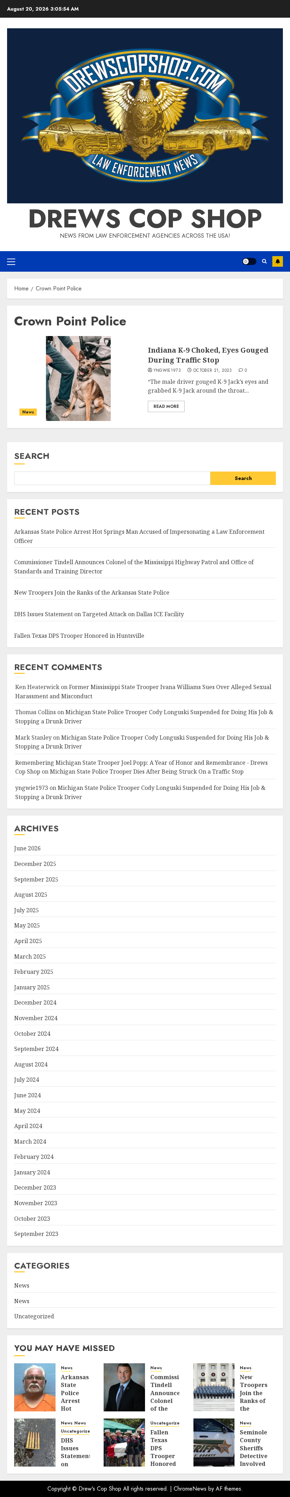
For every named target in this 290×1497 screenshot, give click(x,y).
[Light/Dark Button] (249, 261)
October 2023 (32, 1219)
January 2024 (32, 1172)
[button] (11, 261)
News (28, 412)
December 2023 (35, 1187)
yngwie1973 (167, 371)
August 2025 (30, 894)
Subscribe (277, 261)
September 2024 (36, 1049)
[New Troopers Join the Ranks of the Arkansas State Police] (214, 1387)
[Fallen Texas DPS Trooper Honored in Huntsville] (124, 1442)
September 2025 (36, 879)
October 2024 (32, 1034)
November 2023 (35, 1203)
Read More (166, 406)
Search (32, 456)
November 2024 (35, 1018)
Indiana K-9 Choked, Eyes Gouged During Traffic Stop (208, 355)
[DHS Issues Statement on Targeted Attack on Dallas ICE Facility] (35, 1442)
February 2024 (33, 1157)
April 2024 (28, 1126)
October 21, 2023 (212, 371)
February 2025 (33, 972)
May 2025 (27, 925)
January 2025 (32, 987)
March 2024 (30, 1141)
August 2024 (30, 1064)
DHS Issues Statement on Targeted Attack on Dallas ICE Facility (99, 614)
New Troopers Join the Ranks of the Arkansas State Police (91, 592)
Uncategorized (34, 1316)
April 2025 (28, 941)
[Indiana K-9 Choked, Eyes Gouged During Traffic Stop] (78, 378)
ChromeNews (190, 1489)
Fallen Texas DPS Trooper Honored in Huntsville (79, 636)
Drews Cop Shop (145, 218)
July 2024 (26, 1079)
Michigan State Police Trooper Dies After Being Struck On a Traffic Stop (147, 771)
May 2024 (27, 1111)
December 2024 (35, 1002)
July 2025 (26, 910)
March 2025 (30, 956)
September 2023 (36, 1234)
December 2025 (35, 864)
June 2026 (27, 848)
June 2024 (27, 1095)
